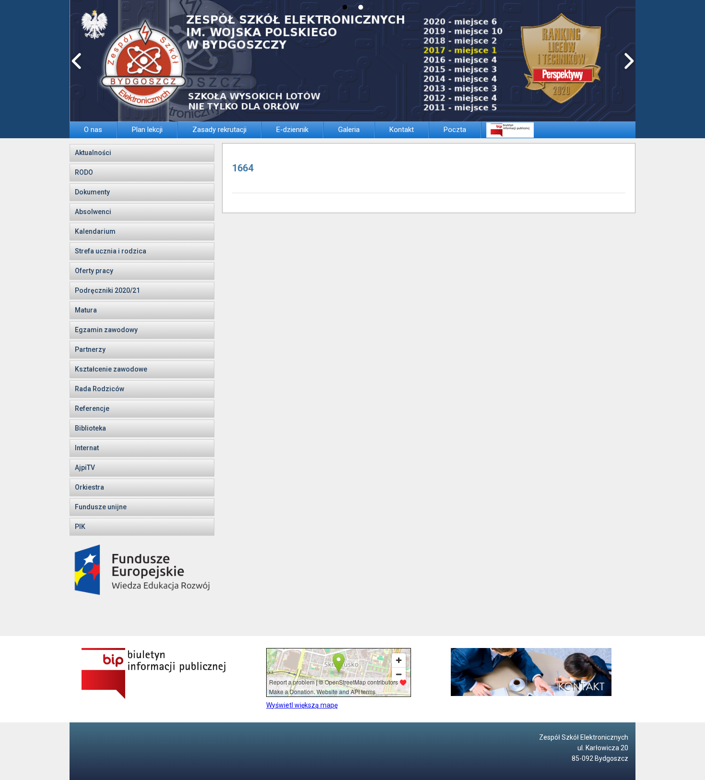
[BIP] (510, 129)
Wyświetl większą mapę (302, 705)
